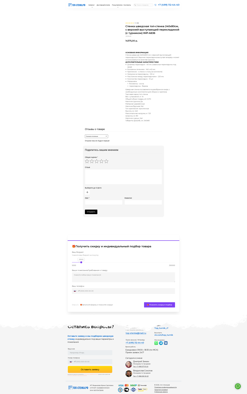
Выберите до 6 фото (93, 188)
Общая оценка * (91, 157)
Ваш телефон (78, 286)
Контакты (127, 5)
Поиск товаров (142, 5)
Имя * (87, 198)
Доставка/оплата (103, 5)
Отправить (91, 212)
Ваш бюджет (78, 252)
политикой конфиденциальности (91, 374)
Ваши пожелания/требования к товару (89, 270)
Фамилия (128, 198)
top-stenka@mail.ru (136, 333)
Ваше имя (71, 349)
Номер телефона (74, 358)
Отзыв (87, 167)
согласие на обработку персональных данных (77, 375)
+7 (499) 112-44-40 (168, 4)
